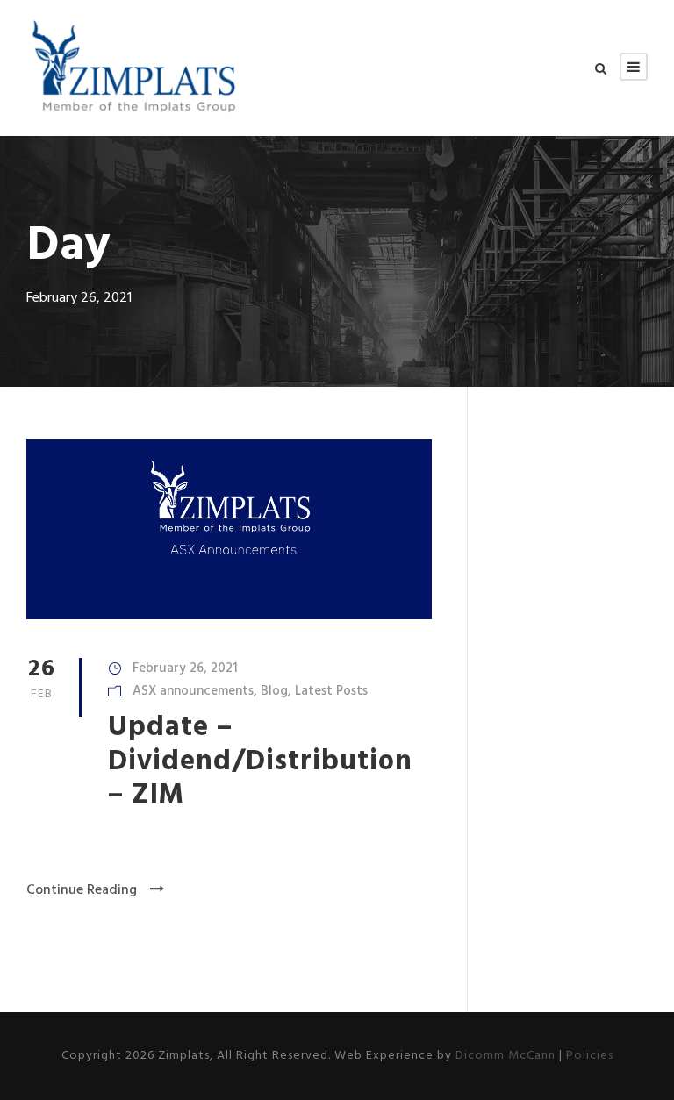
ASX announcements (193, 691)
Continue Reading (81, 890)
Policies (589, 1056)
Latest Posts (331, 691)
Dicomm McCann (505, 1056)
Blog (274, 691)
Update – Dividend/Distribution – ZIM (260, 761)
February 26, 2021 (185, 668)
